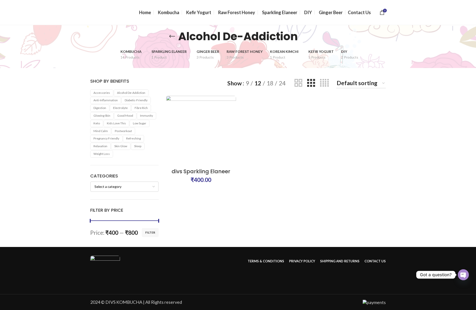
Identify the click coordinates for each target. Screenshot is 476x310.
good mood (125, 115)
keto (96, 123)
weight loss (101, 154)
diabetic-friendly (136, 100)
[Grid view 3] (311, 83)
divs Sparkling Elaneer (201, 171)
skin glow (120, 146)
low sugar (139, 123)
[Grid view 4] (324, 83)
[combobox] (124, 186)
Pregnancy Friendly (106, 138)
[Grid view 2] (298, 83)
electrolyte (120, 108)
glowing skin (101, 115)
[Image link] (105, 269)
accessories (101, 93)
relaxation (100, 146)
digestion (99, 108)
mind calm (100, 131)
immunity (146, 115)
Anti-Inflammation (105, 100)
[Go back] (172, 36)
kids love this (116, 123)
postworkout (123, 131)
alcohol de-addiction (131, 93)
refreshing (133, 138)
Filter (150, 232)
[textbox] (107, 186)
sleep (137, 146)
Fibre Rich (141, 108)
